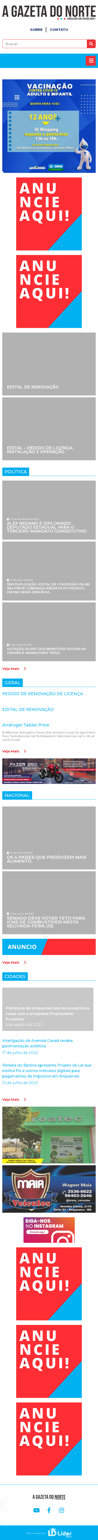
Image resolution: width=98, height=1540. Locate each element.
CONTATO (59, 29)
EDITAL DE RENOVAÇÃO (28, 709)
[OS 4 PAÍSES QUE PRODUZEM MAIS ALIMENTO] (49, 837)
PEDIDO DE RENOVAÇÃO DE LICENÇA (42, 693)
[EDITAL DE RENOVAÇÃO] (49, 364)
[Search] (91, 44)
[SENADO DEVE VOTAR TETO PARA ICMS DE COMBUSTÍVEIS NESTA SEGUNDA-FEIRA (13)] (49, 902)
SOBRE (36, 29)
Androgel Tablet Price (25, 725)
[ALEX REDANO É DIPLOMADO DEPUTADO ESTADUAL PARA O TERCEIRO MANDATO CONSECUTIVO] (49, 510)
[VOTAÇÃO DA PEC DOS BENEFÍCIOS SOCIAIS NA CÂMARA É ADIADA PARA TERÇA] (49, 631)
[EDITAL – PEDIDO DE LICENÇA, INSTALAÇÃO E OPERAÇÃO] (49, 428)
